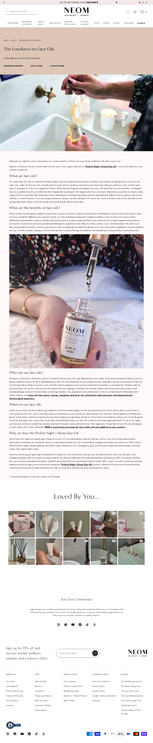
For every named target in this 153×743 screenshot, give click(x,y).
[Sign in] (135, 12)
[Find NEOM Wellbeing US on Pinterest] (80, 624)
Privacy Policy (98, 686)
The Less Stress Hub (130, 691)
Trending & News (129, 705)
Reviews (38, 686)
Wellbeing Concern (27, 23)
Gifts (97, 23)
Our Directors (12, 700)
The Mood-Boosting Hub (132, 696)
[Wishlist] (128, 11)
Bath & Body (41, 23)
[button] (21, 524)
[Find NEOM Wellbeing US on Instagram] (58, 624)
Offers (106, 23)
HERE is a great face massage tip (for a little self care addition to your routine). (85, 427)
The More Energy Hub (131, 700)
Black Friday (69, 700)
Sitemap (96, 700)
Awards (9, 705)
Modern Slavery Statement (104, 696)
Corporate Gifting (43, 705)
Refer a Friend (41, 700)
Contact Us (40, 691)
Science (141, 23)
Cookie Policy (98, 691)
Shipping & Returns (43, 696)
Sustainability (12, 686)
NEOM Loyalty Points (73, 686)
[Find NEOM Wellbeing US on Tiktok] (87, 624)
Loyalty (116, 23)
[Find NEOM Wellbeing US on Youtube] (73, 624)
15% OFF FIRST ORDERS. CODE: (76, 2)
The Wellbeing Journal (131, 681)
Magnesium (55, 23)
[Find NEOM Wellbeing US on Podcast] (94, 624)
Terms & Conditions (101, 681)
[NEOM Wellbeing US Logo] (76, 11)
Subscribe (129, 23)
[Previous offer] (3, 2)
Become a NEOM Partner (75, 696)
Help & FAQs (41, 681)
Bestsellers (13, 23)
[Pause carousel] (116, 2)
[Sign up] (95, 653)
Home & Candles (85, 23)
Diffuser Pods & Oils (70, 23)
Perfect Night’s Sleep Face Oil (101, 166)
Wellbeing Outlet (71, 691)
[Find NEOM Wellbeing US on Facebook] (66, 624)
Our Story (10, 681)
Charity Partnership (14, 696)
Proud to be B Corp (14, 691)
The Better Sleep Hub (130, 686)
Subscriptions (41, 710)
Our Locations (70, 681)
